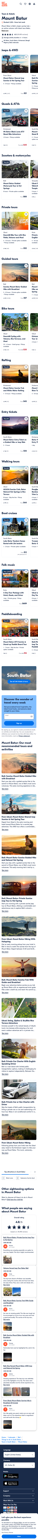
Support (6, 1491)
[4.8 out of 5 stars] (8, 34)
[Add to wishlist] (26, 57)
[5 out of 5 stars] (19, 1242)
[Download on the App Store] (10, 1483)
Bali (19, 1437)
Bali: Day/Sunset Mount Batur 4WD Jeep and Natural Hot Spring (17, 1367)
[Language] (29, 4)
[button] (15, 75)
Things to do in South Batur (11, 1440)
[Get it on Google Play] (10, 1476)
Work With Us (8, 1501)
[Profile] (34, 4)
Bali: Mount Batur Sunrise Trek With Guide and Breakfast (18, 1302)
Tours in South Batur (9, 1442)
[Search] (20, 4)
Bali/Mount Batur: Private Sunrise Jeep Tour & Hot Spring (18, 1239)
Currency (6, 1460)
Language (7, 1450)
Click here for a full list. (15, 1200)
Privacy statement (24, 736)
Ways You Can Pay (10, 1505)
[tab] (15, 1172)
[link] (15, 75)
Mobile (5, 1472)
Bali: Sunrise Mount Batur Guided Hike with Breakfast (18, 1336)
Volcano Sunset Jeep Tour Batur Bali (15, 1268)
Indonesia (11, 1437)
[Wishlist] (25, 4)
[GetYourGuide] (4, 4)
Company (6, 1496)
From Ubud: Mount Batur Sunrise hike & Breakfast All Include (17, 1402)
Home (4, 1437)
